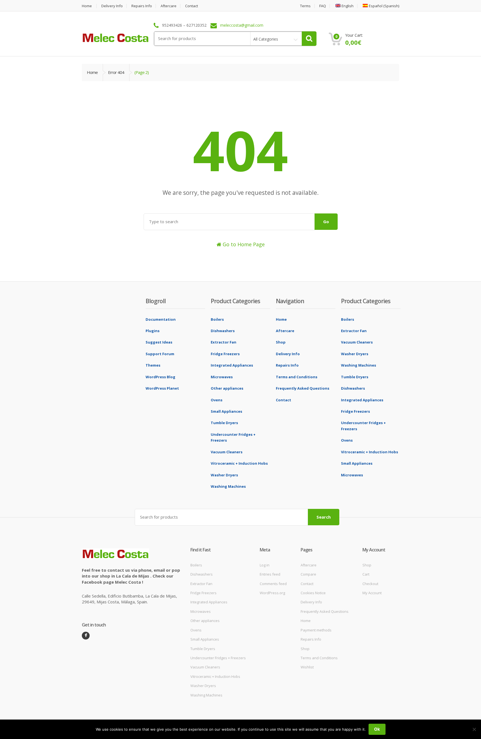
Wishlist (307, 667)
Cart (365, 574)
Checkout (370, 583)
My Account (372, 592)
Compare (308, 574)
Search (323, 517)
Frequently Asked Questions (302, 388)
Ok (377, 729)
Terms (305, 6)
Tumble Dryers (224, 422)
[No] (474, 729)
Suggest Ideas (159, 342)
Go (326, 221)
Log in (264, 565)
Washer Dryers (224, 474)
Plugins (152, 330)
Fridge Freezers (225, 353)
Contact (191, 6)
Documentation (161, 319)
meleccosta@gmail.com (241, 25)
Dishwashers (223, 330)
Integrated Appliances (232, 365)
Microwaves (222, 376)
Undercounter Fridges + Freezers (218, 657)
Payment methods (316, 630)
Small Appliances (226, 411)
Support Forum (160, 353)
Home (87, 6)
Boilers (217, 319)
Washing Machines (228, 486)
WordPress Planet (162, 388)
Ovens (216, 399)
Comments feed (273, 583)
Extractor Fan (223, 342)
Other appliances (227, 388)
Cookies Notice (313, 592)
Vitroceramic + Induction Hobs (239, 463)
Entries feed (270, 574)
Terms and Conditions (296, 376)
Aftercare (168, 6)
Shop (281, 342)
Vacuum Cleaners (226, 451)
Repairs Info (141, 6)
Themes (153, 365)
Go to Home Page (243, 244)
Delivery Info (112, 6)
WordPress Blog (160, 376)
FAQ (322, 6)
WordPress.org (272, 592)
